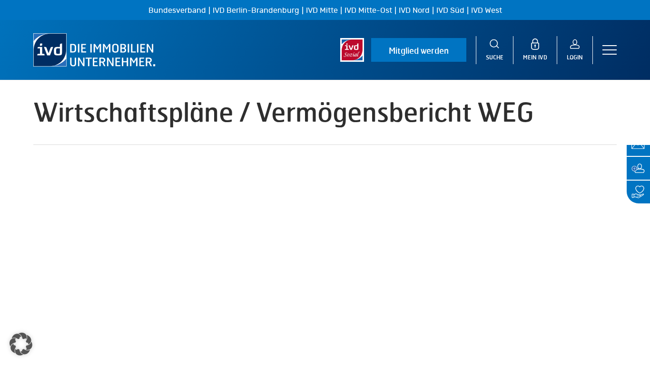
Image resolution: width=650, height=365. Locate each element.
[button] (609, 50)
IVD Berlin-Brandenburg (256, 10)
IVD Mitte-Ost (368, 10)
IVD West (486, 10)
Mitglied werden (419, 50)
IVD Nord (414, 10)
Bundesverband (177, 10)
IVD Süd (450, 10)
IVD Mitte (322, 10)
